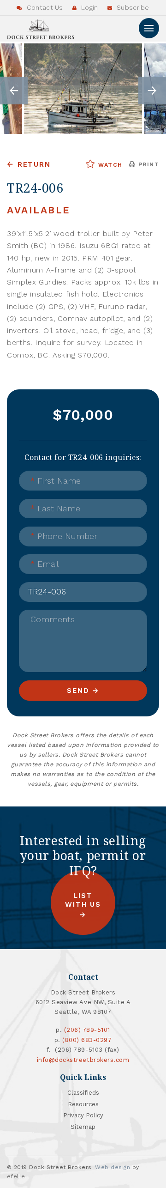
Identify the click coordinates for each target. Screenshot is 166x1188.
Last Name (55, 508)
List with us (83, 900)
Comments (52, 619)
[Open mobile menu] (149, 28)
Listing (41, 585)
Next (152, 90)
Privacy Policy (83, 1115)
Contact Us (44, 7)
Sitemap (83, 1126)
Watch (109, 165)
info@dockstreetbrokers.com (83, 1059)
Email (44, 564)
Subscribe (132, 7)
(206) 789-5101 (87, 1029)
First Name (55, 480)
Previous (14, 90)
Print (147, 164)
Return (34, 164)
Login (88, 7)
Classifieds (83, 1092)
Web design (112, 1167)
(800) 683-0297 (87, 1039)
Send (78, 690)
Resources (83, 1104)
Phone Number (63, 536)
